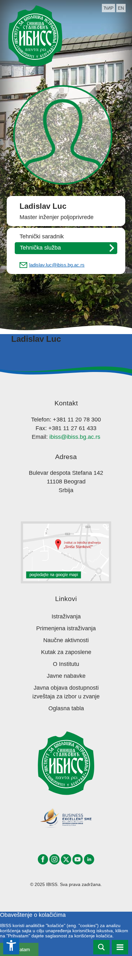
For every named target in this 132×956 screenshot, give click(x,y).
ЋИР (108, 8)
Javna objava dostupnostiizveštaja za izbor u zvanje (66, 692)
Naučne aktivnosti (66, 640)
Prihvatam (19, 949)
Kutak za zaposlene (66, 652)
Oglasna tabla (66, 708)
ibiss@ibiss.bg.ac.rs (74, 437)
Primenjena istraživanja (66, 628)
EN (121, 8)
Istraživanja (66, 616)
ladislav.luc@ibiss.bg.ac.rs (57, 265)
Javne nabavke (66, 676)
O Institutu (66, 664)
